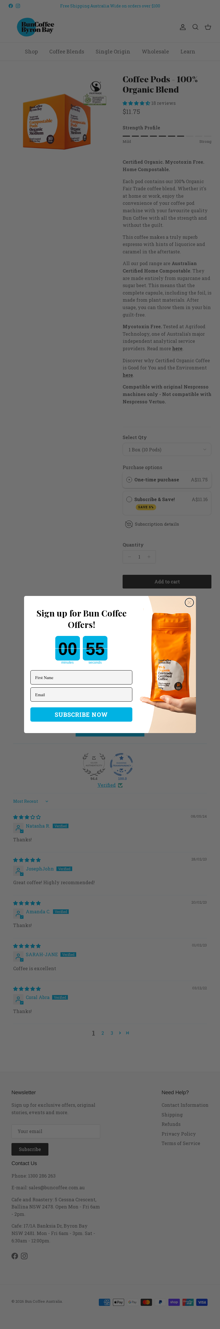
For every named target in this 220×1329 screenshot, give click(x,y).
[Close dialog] (189, 602)
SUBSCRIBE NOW (81, 714)
